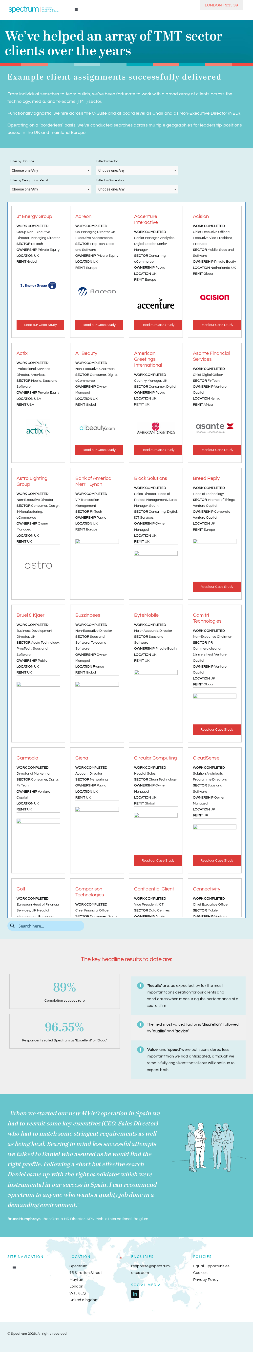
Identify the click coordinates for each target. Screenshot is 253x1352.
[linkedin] (135, 1294)
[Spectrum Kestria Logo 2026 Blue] (33, 7)
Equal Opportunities (211, 1266)
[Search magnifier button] (12, 925)
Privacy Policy (205, 1280)
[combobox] (50, 170)
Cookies (200, 1273)
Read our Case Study (40, 325)
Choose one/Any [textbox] (25, 170)
